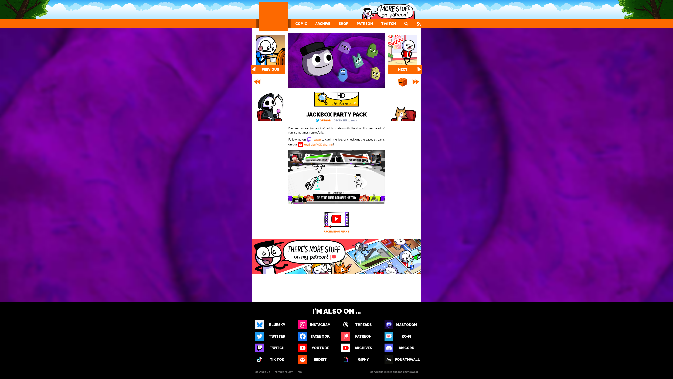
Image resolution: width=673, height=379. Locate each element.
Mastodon (406, 325)
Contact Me (262, 372)
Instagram (320, 325)
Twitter (277, 336)
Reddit (320, 359)
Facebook (320, 336)
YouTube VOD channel (318, 144)
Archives (363, 348)
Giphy (363, 359)
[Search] (406, 23)
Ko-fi (406, 336)
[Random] (403, 82)
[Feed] (419, 23)
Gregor (325, 120)
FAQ (299, 372)
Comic (301, 24)
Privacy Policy (284, 372)
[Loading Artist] (273, 16)
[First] (256, 81)
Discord (406, 348)
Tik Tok (277, 359)
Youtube (320, 348)
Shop (343, 24)
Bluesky (277, 325)
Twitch (388, 24)
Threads (363, 325)
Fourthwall (406, 359)
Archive (322, 24)
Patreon (365, 24)
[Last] (416, 81)
